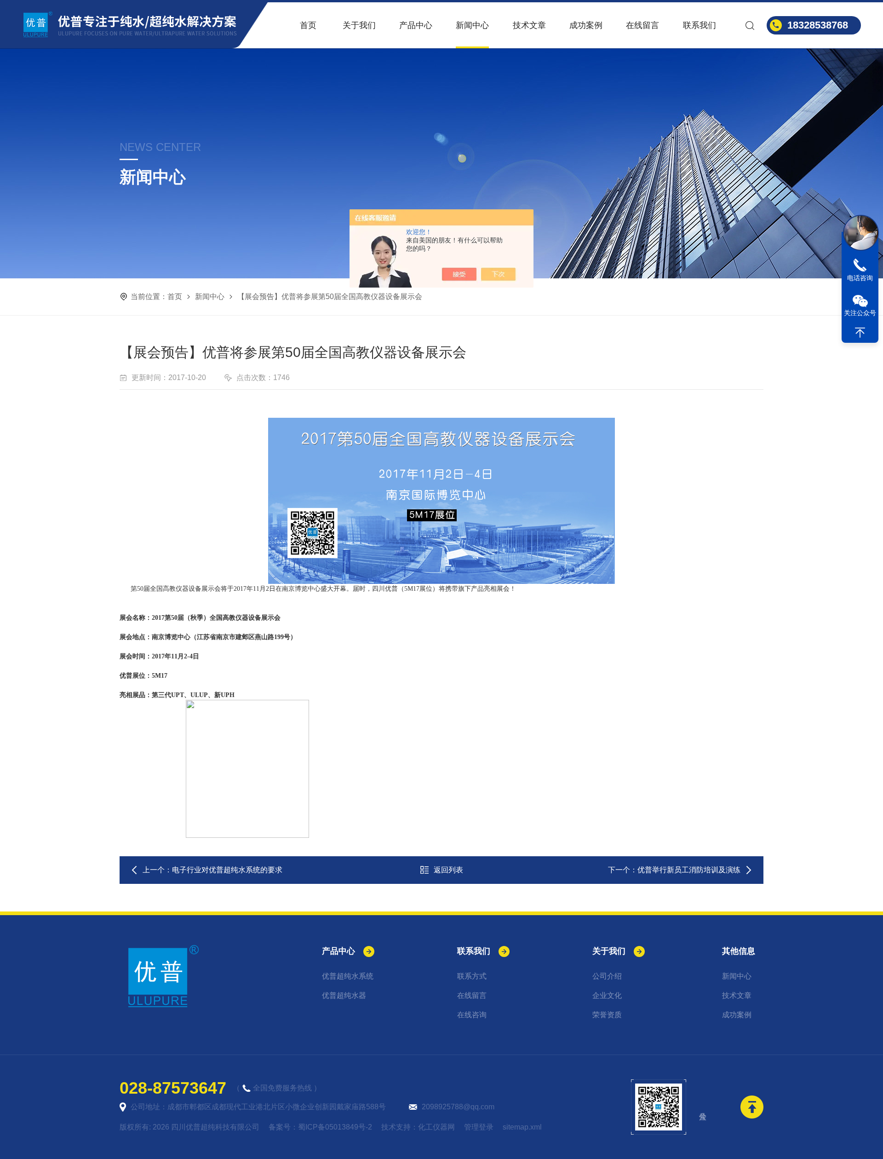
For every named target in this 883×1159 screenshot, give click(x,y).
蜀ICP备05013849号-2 (335, 1127)
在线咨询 (472, 1015)
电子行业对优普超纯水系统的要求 (227, 870)
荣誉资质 (607, 1015)
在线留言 (642, 25)
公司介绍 (607, 976)
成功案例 (585, 25)
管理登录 (478, 1127)
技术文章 (529, 25)
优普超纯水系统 (347, 976)
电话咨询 (860, 278)
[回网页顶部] (860, 332)
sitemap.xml (522, 1127)
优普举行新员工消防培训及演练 (688, 870)
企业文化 (607, 995)
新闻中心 (472, 25)
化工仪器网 (436, 1127)
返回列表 (448, 870)
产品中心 (415, 25)
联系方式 (472, 976)
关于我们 (359, 25)
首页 (308, 25)
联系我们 (699, 25)
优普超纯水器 (344, 995)
